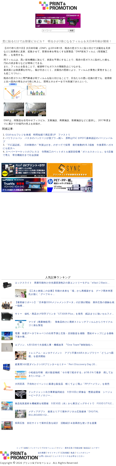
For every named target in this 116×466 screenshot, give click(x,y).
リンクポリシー (83, 453)
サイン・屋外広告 (65, 448)
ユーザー (96, 448)
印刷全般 (78, 448)
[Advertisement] (58, 213)
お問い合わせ (45, 456)
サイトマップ (53, 453)
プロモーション (48, 448)
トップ (19, 448)
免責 (73, 453)
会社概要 (42, 453)
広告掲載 (65, 453)
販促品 (87, 448)
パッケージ (35, 448)
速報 (26, 448)
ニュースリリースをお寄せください (68, 456)
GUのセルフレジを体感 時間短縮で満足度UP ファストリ (38, 134)
